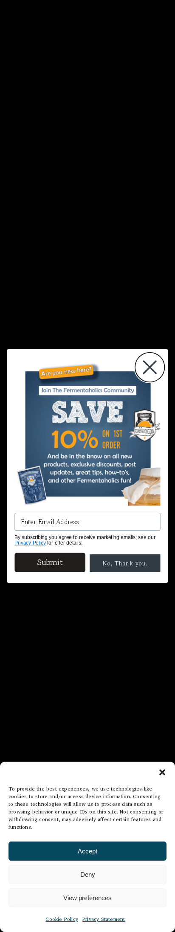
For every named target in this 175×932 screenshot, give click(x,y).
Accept (87, 851)
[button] (162, 772)
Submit (50, 562)
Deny (87, 874)
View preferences (87, 897)
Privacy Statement (103, 919)
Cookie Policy (61, 919)
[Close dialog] (150, 367)
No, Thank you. (125, 563)
